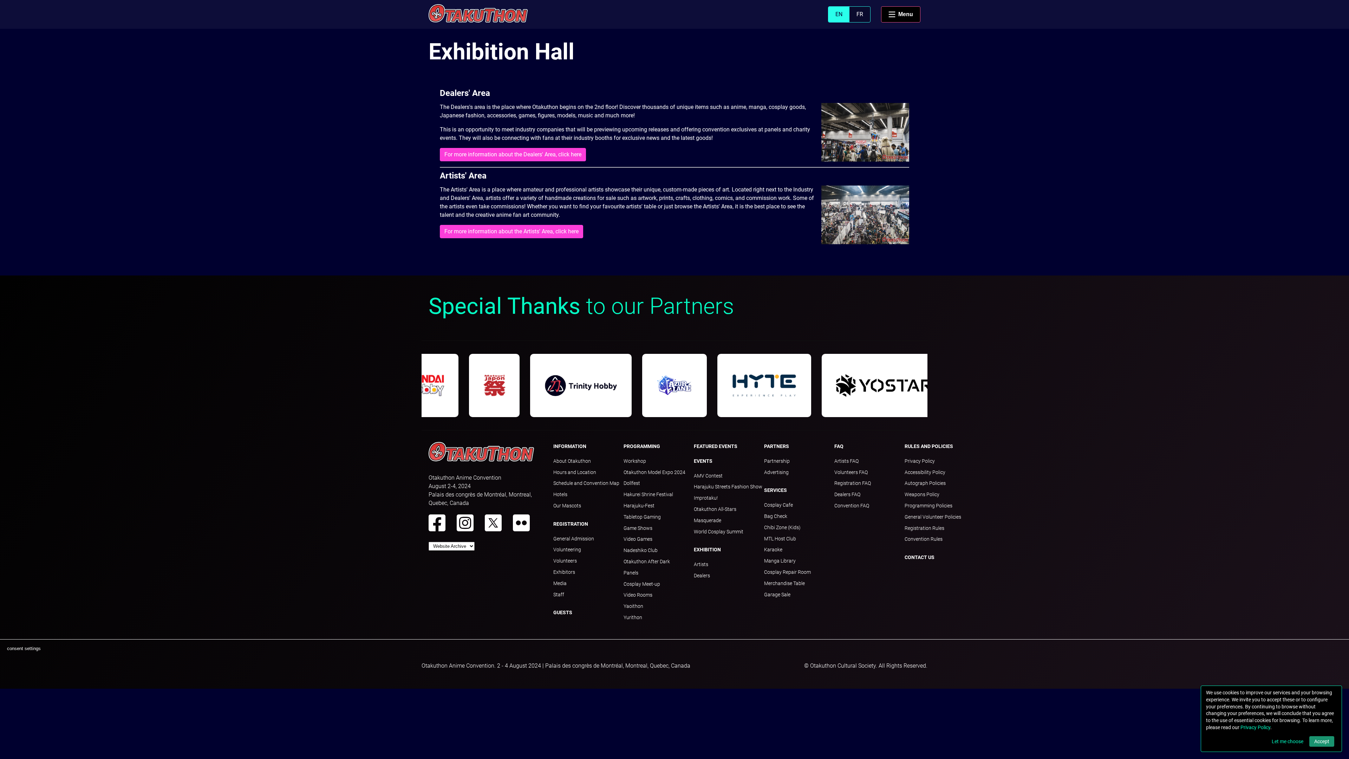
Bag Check (775, 516)
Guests (562, 612)
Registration (570, 524)
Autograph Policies (925, 483)
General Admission (573, 538)
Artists (701, 564)
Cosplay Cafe (778, 505)
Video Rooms (638, 595)
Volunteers (565, 561)
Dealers (702, 575)
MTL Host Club (780, 538)
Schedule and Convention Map (586, 483)
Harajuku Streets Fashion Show (728, 486)
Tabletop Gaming (642, 517)
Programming (642, 446)
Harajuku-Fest (639, 505)
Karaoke (773, 549)
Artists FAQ (846, 461)
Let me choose (1287, 741)
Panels (631, 573)
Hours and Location (574, 472)
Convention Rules (924, 539)
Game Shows (638, 528)
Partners (776, 446)
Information (569, 446)
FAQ (838, 446)
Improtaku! (706, 498)
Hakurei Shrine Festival (648, 494)
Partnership (777, 461)
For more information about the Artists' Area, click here (511, 231)
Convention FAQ (851, 505)
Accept (1321, 741)
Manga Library (780, 561)
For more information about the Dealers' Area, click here (512, 154)
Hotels (560, 494)
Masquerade (707, 520)
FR (859, 14)
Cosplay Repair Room (787, 572)
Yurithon (633, 617)
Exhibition (707, 549)
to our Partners (581, 306)
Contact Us (919, 557)
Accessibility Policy (925, 472)
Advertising (776, 472)
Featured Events (715, 446)
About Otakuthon (572, 461)
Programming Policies (928, 505)
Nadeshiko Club (641, 550)
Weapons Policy (922, 494)
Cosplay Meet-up (642, 584)
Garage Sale (777, 594)
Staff (558, 594)
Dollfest (632, 483)
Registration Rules (924, 528)
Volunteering (567, 549)
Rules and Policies (929, 446)
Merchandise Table (784, 583)
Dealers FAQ (847, 494)
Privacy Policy (920, 461)
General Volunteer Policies (933, 517)
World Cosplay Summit (718, 531)
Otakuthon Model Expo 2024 (654, 472)
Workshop (635, 461)
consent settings (24, 648)
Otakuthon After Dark (647, 561)
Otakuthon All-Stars (715, 509)
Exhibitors (564, 572)
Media (560, 583)
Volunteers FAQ (851, 472)
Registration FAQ (852, 483)
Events (703, 461)
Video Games (638, 539)
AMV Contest (708, 476)
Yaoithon (633, 606)
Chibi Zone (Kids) (782, 527)
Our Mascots (567, 505)
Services (775, 490)
